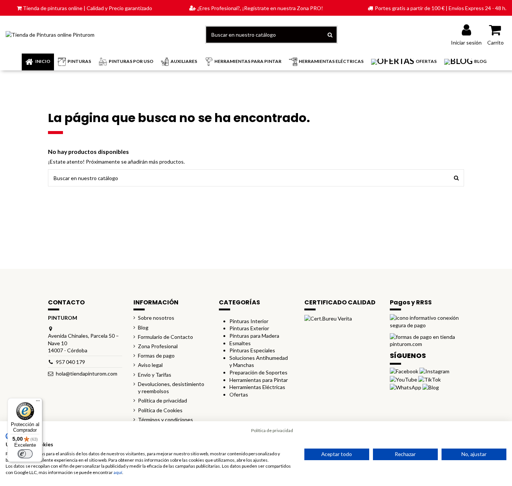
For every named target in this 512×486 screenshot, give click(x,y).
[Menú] (37, 402)
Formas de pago (156, 355)
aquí (118, 472)
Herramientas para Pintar (258, 380)
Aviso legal (150, 365)
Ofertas (238, 394)
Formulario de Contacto (165, 337)
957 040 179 (70, 362)
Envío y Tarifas (154, 374)
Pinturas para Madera (254, 335)
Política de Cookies (160, 410)
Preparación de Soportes (258, 372)
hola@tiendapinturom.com (86, 373)
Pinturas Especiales (252, 350)
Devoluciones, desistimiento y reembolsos (171, 388)
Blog (143, 327)
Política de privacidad (162, 400)
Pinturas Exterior (249, 328)
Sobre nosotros (156, 318)
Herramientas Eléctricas (257, 387)
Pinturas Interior (248, 321)
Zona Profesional (158, 346)
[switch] (25, 453)
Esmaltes (240, 343)
